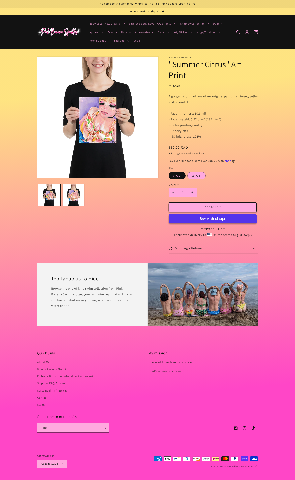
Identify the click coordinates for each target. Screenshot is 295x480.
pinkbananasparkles (228, 466)
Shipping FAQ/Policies (51, 383)
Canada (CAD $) (50, 463)
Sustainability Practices (52, 390)
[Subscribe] (104, 428)
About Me (43, 362)
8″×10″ (177, 175)
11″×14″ (196, 175)
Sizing (41, 404)
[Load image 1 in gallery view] (49, 195)
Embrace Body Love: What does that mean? (65, 376)
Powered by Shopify (248, 466)
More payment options (212, 228)
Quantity (174, 184)
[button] (107, 23)
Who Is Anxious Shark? (51, 369)
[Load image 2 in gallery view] (73, 195)
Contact (42, 397)
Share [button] (177, 86)
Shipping (174, 153)
